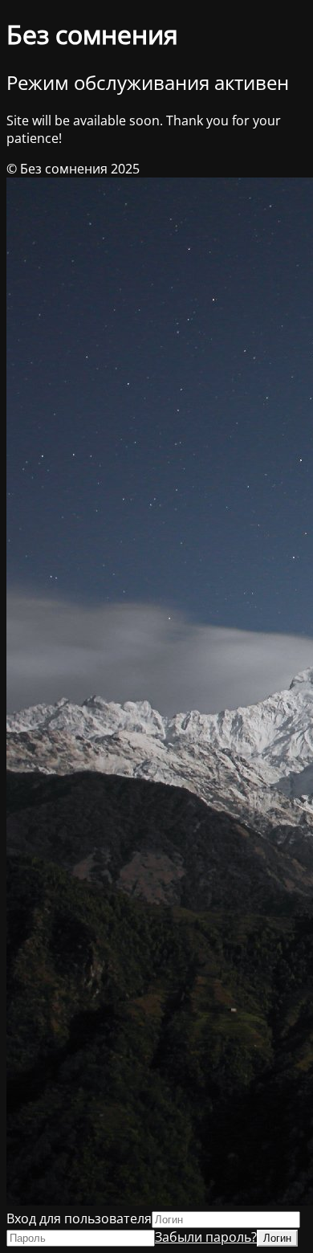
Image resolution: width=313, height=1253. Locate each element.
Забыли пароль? (206, 1237)
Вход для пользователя (79, 1218)
